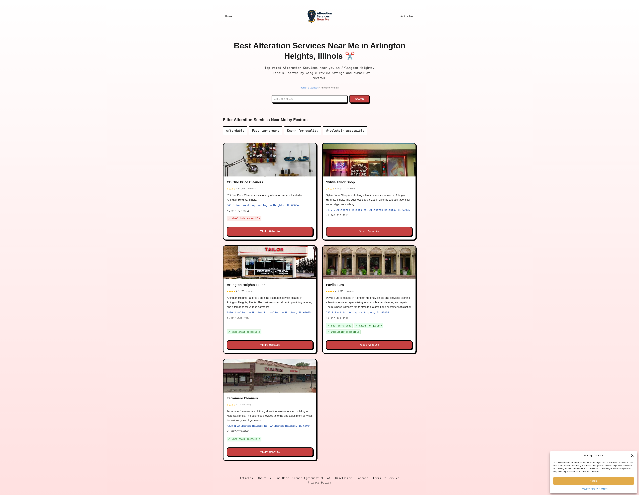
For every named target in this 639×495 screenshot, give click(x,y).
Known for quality (302, 131)
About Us (264, 478)
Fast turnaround (265, 131)
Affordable (235, 131)
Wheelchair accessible (345, 131)
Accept (593, 480)
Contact (603, 489)
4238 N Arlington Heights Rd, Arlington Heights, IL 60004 (269, 425)
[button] (632, 455)
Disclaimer (343, 478)
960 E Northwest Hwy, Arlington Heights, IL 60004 (263, 205)
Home (228, 16)
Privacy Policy (589, 489)
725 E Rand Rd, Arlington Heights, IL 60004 (357, 312)
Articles (407, 16)
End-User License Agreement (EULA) (303, 478)
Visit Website (270, 231)
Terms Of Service (386, 478)
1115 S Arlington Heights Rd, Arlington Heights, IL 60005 (368, 209)
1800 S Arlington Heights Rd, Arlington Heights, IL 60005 (269, 312)
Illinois (313, 87)
